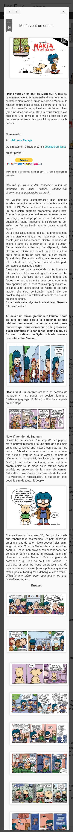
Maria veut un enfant (36, 25)
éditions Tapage (22, 140)
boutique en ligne (55, 146)
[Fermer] (63, 11)
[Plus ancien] (16, 11)
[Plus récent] (9, 11)
